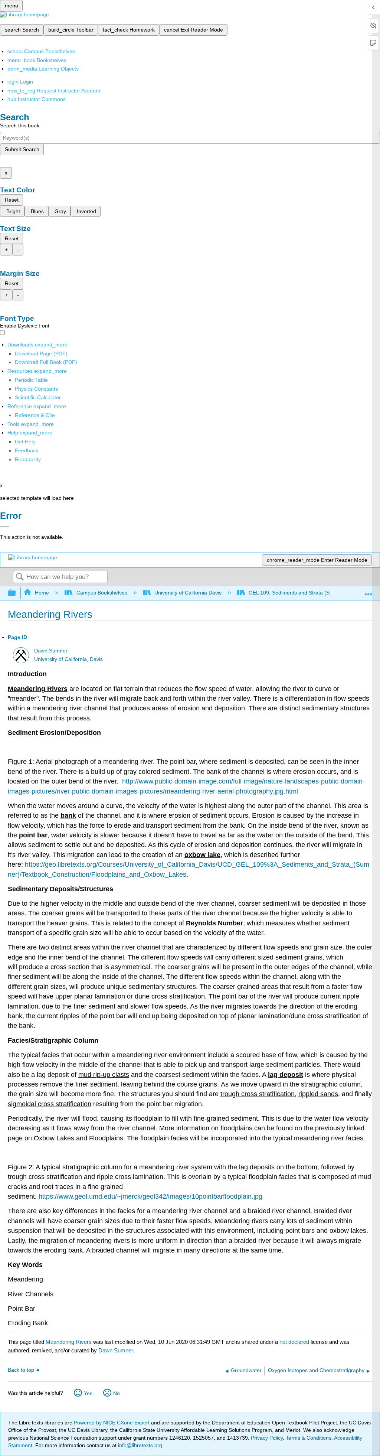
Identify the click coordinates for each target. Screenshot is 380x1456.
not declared (295, 1342)
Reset (12, 200)
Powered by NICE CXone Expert (112, 1423)
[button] (26, 450)
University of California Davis (188, 593)
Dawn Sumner (51, 651)
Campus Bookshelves (101, 593)
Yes (88, 1393)
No (116, 1393)
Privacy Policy (267, 1438)
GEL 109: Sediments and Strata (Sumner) (297, 593)
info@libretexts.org (139, 1445)
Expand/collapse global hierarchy (16, 593)
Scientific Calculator (38, 397)
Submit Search (22, 149)
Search (19, 577)
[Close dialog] (4, 526)
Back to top (21, 1370)
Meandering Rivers (69, 1342)
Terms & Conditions (308, 1438)
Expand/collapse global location (368, 591)
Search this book (19, 125)
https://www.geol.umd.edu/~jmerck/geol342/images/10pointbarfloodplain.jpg (150, 1196)
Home (41, 593)
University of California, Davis (68, 659)
